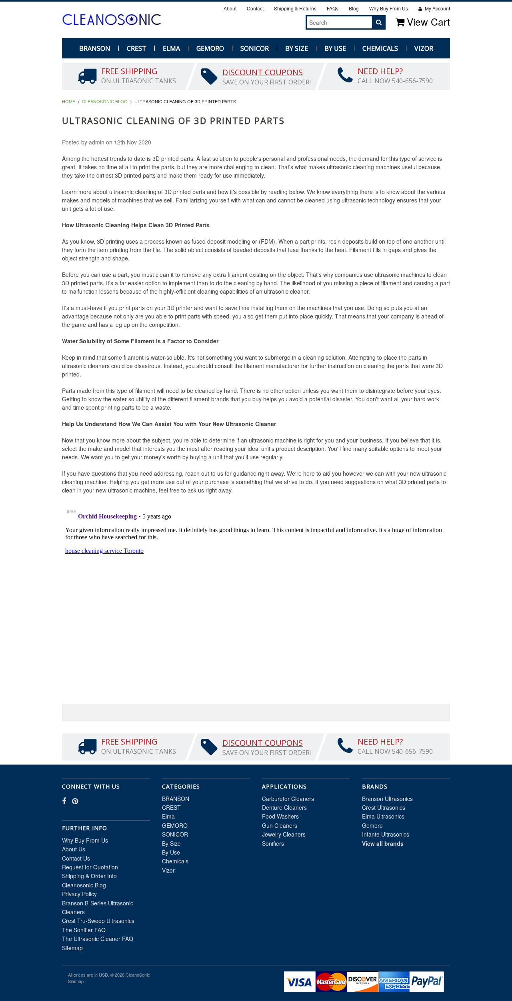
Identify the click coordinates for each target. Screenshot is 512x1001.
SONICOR (254, 48)
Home (68, 101)
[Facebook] (284, 22)
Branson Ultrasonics (387, 799)
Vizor (423, 48)
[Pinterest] (293, 22)
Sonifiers (273, 843)
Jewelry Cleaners (284, 834)
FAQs (332, 8)
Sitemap (72, 948)
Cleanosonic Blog (105, 101)
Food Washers (280, 816)
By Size (296, 48)
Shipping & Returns (295, 8)
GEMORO (210, 48)
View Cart (428, 21)
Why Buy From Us (388, 8)
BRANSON (94, 48)
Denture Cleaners (284, 807)
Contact (255, 8)
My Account (437, 8)
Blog (354, 8)
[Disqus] (256, 603)
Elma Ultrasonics (383, 816)
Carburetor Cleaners (288, 799)
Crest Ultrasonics (383, 807)
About (230, 8)
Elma (171, 48)
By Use (335, 48)
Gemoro (372, 825)
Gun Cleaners (279, 825)
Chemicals (380, 48)
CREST (136, 48)
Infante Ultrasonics (385, 834)
